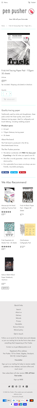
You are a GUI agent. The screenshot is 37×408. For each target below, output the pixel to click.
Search (18, 309)
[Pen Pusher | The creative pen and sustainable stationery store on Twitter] (9, 387)
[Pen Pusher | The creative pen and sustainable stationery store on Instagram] (20, 387)
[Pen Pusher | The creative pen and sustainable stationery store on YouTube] (27, 387)
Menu (6, 2)
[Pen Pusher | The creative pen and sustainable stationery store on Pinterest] (16, 387)
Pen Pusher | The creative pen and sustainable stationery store (20, 393)
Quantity (3, 90)
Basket (33, 2)
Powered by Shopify (17, 397)
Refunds (18, 318)
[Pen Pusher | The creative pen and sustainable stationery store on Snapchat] (23, 387)
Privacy (18, 321)
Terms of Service (18, 327)
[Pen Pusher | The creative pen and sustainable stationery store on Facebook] (13, 387)
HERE (21, 379)
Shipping (14, 84)
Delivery (18, 315)
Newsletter (18, 324)
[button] (6, 212)
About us (19, 312)
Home (3, 26)
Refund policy (18, 330)
